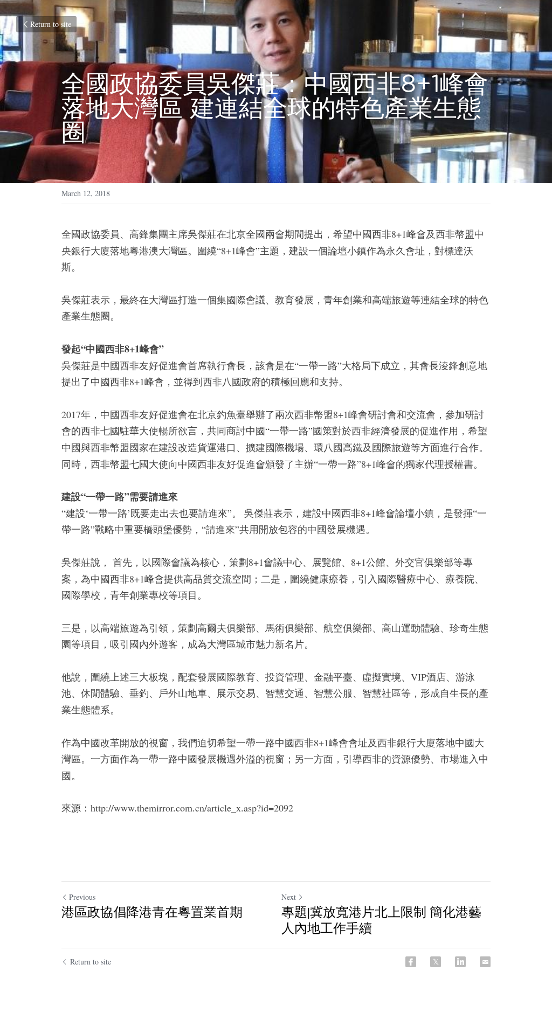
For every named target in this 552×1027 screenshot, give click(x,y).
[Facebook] (410, 961)
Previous (82, 897)
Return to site (50, 24)
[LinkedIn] (460, 961)
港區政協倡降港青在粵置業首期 (152, 912)
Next (288, 897)
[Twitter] (435, 961)
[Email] (485, 961)
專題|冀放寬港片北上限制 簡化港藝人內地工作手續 (381, 920)
